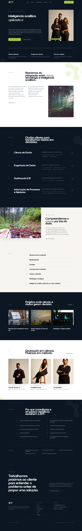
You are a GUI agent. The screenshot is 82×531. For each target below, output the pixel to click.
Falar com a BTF (69, 2)
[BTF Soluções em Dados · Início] (10, 2)
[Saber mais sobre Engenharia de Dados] (72, 166)
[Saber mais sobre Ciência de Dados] (72, 153)
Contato (38, 514)
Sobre (27, 2)
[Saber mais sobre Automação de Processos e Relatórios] (72, 190)
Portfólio (45, 2)
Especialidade (39, 2)
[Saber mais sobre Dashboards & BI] (72, 179)
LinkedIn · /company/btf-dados (60, 507)
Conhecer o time (69, 353)
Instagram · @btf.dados (58, 508)
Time (50, 2)
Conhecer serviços (26, 39)
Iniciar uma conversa (14, 39)
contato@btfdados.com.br (59, 505)
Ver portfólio (70, 304)
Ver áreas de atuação (49, 238)
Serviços (32, 2)
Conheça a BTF (11, 102)
